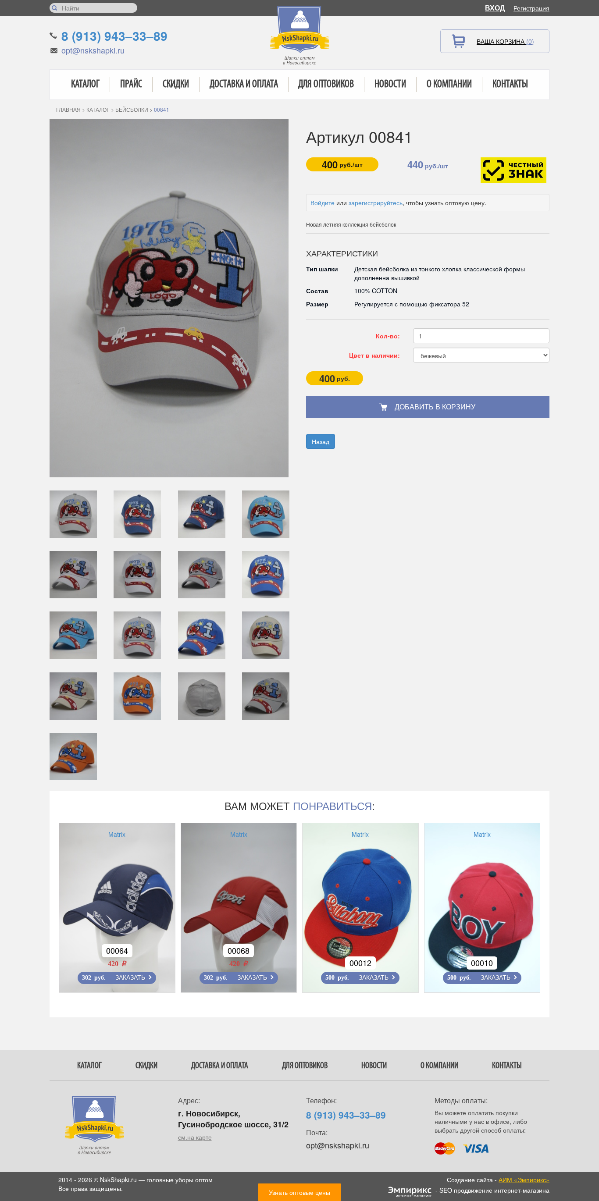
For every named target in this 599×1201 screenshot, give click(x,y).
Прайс (131, 84)
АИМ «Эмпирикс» (524, 1179)
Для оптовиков (326, 84)
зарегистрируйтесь (376, 202)
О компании (449, 84)
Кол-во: (388, 335)
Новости (390, 84)
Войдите (322, 202)
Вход (495, 8)
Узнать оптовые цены (299, 1192)
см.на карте (195, 1137)
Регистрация (531, 8)
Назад (320, 441)
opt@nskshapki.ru (93, 50)
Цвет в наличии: (374, 355)
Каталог (85, 84)
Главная (68, 109)
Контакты (510, 84)
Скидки (176, 84)
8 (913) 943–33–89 (114, 36)
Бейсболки (131, 109)
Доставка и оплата (244, 84)
